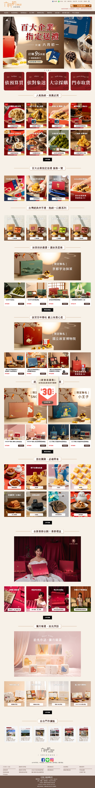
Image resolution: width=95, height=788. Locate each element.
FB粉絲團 (82, 770)
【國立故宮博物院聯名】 (55, 369)
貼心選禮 (31, 12)
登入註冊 (80, 1)
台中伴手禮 (35, 762)
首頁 (65, 1)
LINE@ (61, 1)
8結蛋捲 (6, 12)
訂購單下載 (82, 772)
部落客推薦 (6, 772)
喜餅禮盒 (56, 531)
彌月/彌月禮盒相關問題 (38, 772)
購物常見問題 (22, 766)
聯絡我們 (81, 766)
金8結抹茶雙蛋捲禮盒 (54, 299)
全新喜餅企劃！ (42, 531)
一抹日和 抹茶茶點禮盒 (33, 299)
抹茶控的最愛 (40, 247)
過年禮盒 (55, 762)
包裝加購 (57, 12)
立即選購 (47, 159)
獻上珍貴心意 (55, 317)
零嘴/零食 (49, 12)
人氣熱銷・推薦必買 (47, 95)
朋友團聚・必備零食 (47, 459)
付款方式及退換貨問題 (37, 770)
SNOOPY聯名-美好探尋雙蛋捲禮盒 (36, 441)
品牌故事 (5, 770)
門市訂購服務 (75, 12)
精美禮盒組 (24, 12)
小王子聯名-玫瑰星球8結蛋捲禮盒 (80, 441)
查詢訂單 (75, 1)
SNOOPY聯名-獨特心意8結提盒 (13, 441)
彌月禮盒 (60, 762)
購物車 (86, 1)
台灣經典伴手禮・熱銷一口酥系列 (47, 208)
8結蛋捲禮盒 (14, 12)
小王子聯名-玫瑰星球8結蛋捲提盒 (58, 441)
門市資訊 (5, 774)
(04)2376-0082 (52, 780)
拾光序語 (54, 626)
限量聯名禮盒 (40, 12)
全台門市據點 (47, 721)
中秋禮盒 (41, 762)
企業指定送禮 (44, 168)
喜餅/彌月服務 (65, 12)
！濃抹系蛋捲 (55, 247)
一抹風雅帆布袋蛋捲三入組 (78, 299)
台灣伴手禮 (48, 762)
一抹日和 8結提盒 (9, 299)
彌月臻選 (41, 626)
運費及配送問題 (23, 772)
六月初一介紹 (6, 766)
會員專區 (65, 766)
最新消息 (69, 1)
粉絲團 (55, 1)
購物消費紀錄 (67, 770)
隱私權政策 (50, 766)
